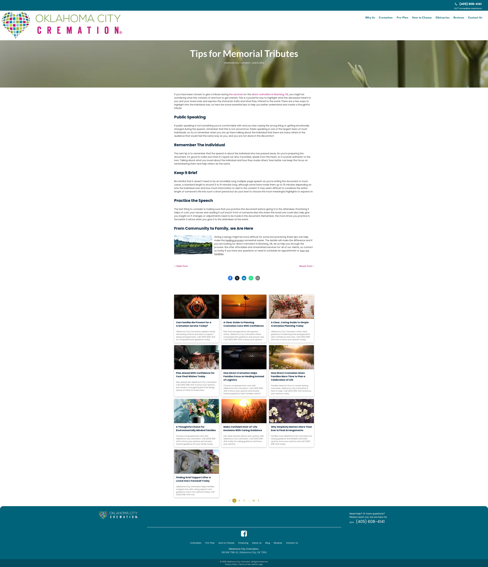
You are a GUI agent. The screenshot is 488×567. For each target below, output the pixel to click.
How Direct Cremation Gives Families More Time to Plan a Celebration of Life (288, 376)
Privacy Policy (231, 564)
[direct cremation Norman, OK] (244, 411)
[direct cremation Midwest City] (291, 307)
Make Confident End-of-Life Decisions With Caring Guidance (242, 428)
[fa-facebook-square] (244, 536)
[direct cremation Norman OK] (244, 307)
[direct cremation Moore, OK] (196, 307)
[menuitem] (370, 18)
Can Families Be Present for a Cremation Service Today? (193, 324)
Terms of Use (244, 564)
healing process (234, 240)
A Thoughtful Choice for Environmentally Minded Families (196, 428)
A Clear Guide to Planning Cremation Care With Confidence (243, 324)
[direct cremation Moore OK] (196, 357)
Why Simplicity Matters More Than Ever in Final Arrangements (291, 428)
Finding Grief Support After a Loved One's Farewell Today (193, 479)
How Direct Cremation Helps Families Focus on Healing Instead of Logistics (243, 376)
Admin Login (257, 564)
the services (236, 94)
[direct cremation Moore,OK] (196, 462)
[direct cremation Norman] (244, 357)
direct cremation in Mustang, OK (270, 94)
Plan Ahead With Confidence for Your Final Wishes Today (195, 374)
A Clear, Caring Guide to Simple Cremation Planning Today (290, 324)
